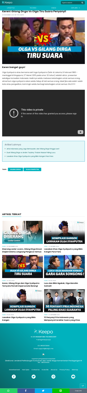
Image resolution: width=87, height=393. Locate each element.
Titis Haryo (20, 15)
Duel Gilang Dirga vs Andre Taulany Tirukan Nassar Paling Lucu (31, 152)
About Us (54, 370)
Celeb (3, 246)
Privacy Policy (65, 370)
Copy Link (78, 391)
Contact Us (35, 370)
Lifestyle (11, 8)
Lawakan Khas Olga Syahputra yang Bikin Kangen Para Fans (30, 156)
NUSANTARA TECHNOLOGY (46, 337)
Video (53, 8)
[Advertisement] (43, 193)
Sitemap (75, 370)
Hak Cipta (25, 370)
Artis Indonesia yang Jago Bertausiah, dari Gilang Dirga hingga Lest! (33, 149)
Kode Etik (45, 370)
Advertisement (14, 370)
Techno (33, 8)
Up (83, 385)
